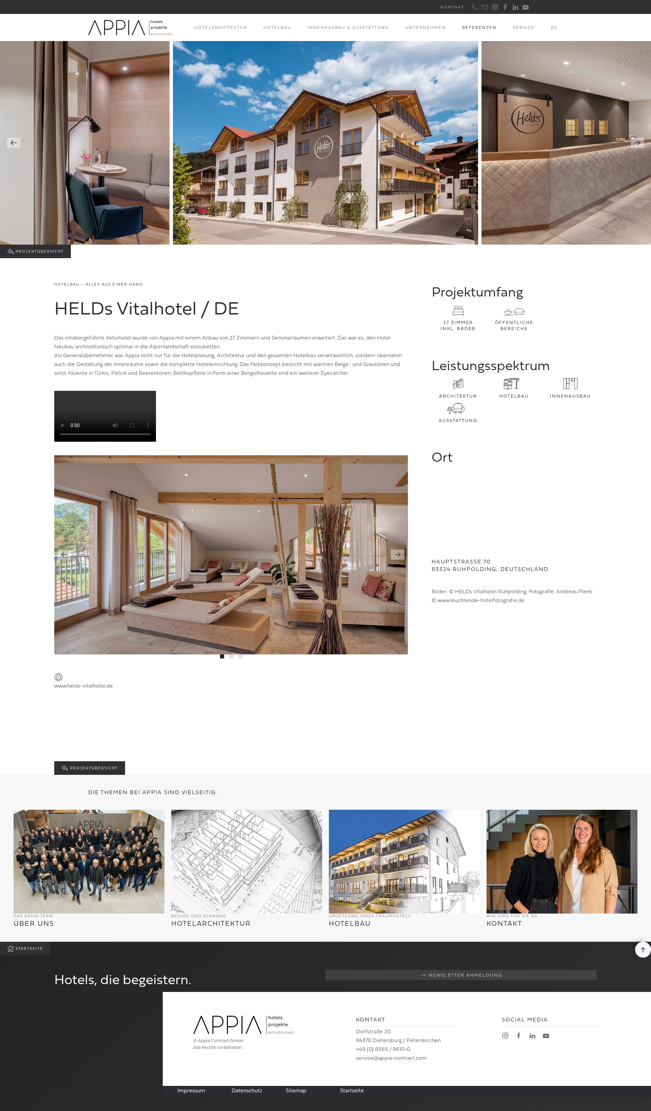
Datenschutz (247, 1090)
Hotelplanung (197, 355)
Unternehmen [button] (425, 27)
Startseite (29, 948)
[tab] (222, 656)
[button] (554, 27)
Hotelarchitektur (220, 27)
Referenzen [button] (479, 27)
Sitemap (296, 1090)
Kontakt (452, 7)
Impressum (191, 1090)
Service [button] (524, 27)
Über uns (34, 923)
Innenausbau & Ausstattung (348, 27)
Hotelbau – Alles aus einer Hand (98, 284)
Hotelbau (277, 27)
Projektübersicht (40, 251)
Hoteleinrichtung (216, 364)
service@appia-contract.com (391, 1058)
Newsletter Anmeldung (465, 975)
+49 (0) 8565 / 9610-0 (383, 1049)
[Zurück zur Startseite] (130, 27)
